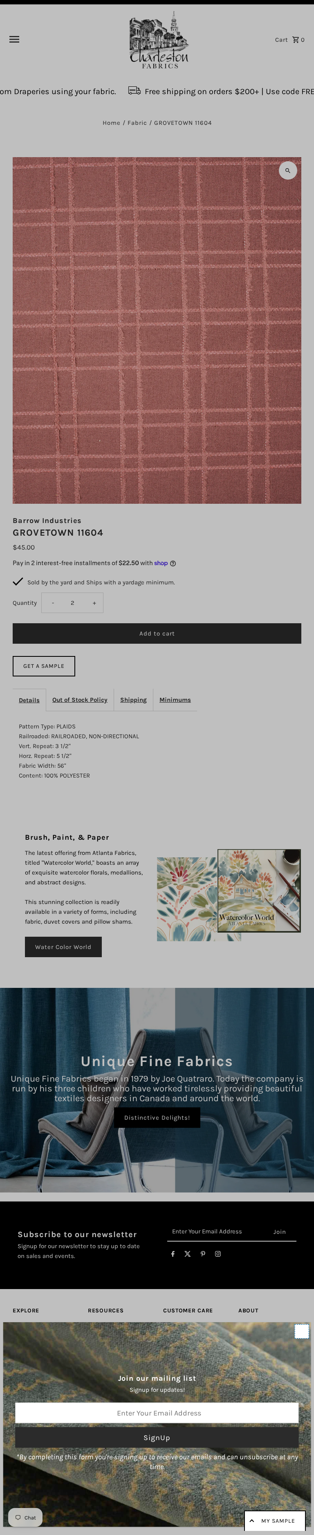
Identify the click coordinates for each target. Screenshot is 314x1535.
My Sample (278, 1520)
